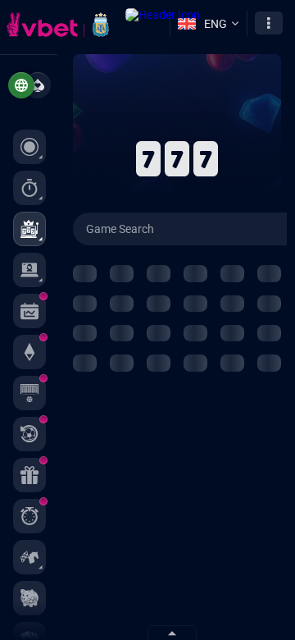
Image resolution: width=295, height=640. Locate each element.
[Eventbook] (29, 311)
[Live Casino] (29, 270)
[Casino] (29, 229)
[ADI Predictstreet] (29, 352)
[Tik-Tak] (29, 516)
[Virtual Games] (29, 557)
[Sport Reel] (29, 434)
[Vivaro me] (38, 85)
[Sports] (29, 187)
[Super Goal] (29, 393)
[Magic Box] (29, 475)
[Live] (29, 146)
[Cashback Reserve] (29, 598)
